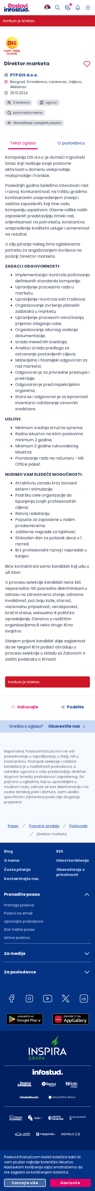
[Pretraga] (57, 7)
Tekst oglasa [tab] (22, 143)
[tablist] (47, 143)
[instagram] (29, 999)
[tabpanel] (47, 410)
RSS (59, 851)
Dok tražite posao (19, 929)
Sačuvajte (27, 707)
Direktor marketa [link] (52, 834)
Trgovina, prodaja (44, 825)
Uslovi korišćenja (72, 860)
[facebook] (11, 999)
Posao (13, 825)
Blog (8, 851)
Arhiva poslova (17, 937)
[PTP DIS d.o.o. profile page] (16, 46)
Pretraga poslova (19, 905)
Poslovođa (78, 825)
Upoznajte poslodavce (23, 921)
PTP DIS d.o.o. (24, 75)
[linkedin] (84, 999)
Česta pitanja (17, 869)
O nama (11, 860)
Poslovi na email (18, 913)
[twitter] (66, 999)
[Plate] (68, 7)
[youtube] (48, 999)
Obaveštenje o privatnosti (70, 872)
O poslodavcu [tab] (71, 143)
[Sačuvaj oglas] (87, 64)
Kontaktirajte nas (21, 878)
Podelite (75, 707)
